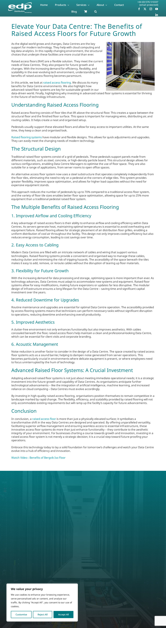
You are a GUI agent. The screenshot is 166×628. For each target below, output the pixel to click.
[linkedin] (156, 14)
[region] (42, 603)
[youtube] (156, 9)
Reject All (43, 614)
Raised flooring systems (26, 137)
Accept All (63, 614)
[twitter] (145, 9)
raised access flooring (57, 82)
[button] (95, 11)
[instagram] (150, 9)
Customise (21, 614)
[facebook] (139, 9)
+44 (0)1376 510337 (147, 1)
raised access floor (44, 419)
